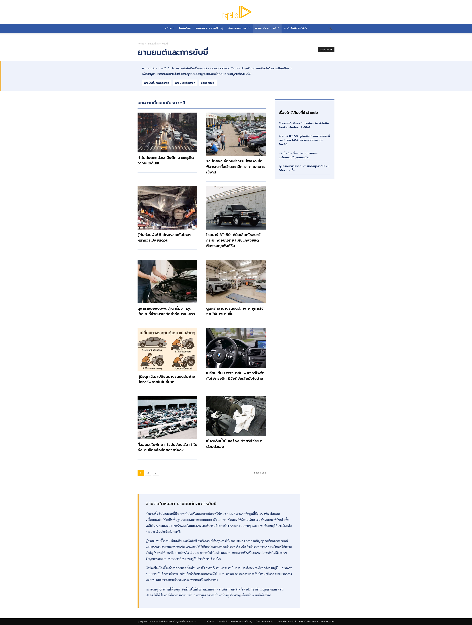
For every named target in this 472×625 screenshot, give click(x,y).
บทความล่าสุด (327, 621)
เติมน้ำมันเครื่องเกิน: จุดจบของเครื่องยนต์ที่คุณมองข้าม (298, 155)
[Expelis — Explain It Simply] (236, 12)
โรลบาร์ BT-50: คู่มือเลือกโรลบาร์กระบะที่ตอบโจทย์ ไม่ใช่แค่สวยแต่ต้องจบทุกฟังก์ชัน (233, 240)
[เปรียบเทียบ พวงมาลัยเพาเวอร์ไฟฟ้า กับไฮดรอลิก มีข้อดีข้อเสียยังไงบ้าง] (236, 348)
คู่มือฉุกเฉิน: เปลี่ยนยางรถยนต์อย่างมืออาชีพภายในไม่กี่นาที (166, 379)
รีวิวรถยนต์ (207, 83)
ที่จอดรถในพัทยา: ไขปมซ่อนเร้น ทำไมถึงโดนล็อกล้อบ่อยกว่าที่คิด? (167, 447)
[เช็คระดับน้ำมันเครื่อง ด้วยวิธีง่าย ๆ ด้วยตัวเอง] (236, 416)
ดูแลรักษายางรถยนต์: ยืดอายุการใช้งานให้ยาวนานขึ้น (304, 168)
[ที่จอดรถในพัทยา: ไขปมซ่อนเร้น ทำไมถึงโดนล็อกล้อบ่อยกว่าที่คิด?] (167, 417)
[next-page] (156, 473)
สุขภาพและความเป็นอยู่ (209, 28)
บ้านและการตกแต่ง (239, 28)
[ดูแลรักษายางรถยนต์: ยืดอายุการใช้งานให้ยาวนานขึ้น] (236, 281)
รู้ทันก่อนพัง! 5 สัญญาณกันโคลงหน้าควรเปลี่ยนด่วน (165, 237)
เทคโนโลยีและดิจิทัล (295, 28)
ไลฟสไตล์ (185, 28)
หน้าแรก (169, 28)
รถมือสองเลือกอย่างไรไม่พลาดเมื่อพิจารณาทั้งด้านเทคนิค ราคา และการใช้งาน (235, 166)
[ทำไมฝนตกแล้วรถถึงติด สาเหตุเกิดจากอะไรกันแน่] (167, 132)
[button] (330, 28)
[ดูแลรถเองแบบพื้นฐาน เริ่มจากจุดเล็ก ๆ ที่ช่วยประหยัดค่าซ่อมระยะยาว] (167, 281)
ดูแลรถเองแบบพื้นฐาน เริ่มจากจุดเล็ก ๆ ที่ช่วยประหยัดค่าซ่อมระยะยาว (166, 311)
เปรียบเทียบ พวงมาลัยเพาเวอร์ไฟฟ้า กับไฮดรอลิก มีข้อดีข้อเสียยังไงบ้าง (235, 375)
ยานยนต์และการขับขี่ (267, 28)
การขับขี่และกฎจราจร (156, 83)
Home (141, 43)
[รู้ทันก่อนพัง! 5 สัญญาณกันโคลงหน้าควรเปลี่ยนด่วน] (167, 208)
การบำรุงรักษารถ (185, 83)
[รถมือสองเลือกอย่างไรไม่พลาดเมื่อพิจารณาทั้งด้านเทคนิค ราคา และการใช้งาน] (236, 134)
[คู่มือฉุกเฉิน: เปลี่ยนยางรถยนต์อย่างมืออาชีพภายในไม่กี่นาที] (167, 349)
